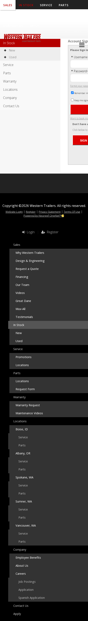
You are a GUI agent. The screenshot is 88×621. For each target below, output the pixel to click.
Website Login (14, 212)
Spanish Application (31, 598)
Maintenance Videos (29, 413)
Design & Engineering (30, 261)
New (11, 50)
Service (8, 65)
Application (26, 590)
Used (12, 57)
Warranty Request (28, 405)
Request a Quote (27, 269)
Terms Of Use (72, 212)
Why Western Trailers (30, 253)
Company (59, 15)
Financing (22, 277)
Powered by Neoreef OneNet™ (42, 215)
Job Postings (27, 582)
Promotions (24, 357)
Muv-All (20, 309)
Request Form (25, 389)
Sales (16, 245)
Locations (36, 15)
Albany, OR (23, 453)
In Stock (9, 43)
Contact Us (13, 26)
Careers (21, 574)
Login (30, 232)
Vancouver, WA (26, 525)
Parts (7, 73)
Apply (34, 26)
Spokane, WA (24, 477)
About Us (22, 566)
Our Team (22, 285)
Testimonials (24, 317)
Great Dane (23, 301)
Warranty (11, 15)
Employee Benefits (28, 557)
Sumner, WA (24, 501)
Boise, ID (22, 429)
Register (31, 212)
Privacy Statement (50, 212)
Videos (20, 293)
